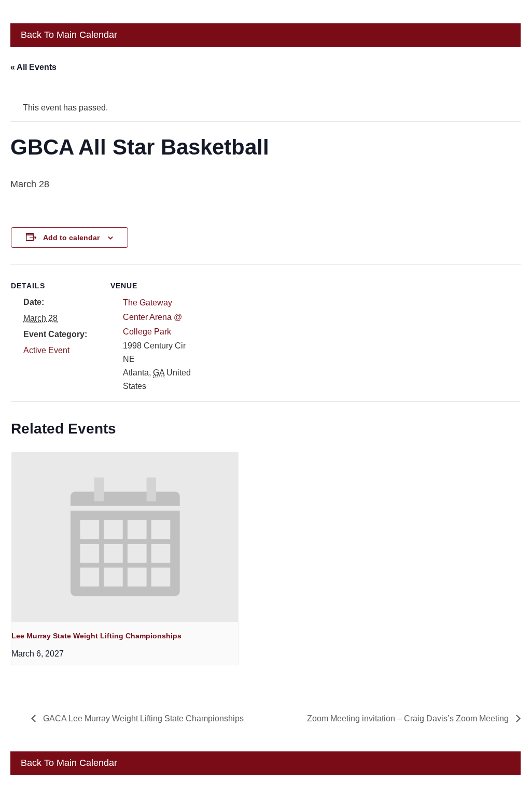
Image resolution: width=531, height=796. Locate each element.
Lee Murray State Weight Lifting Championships (96, 636)
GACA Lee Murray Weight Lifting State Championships (142, 718)
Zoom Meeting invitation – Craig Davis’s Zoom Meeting (409, 718)
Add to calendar (71, 237)
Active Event (46, 350)
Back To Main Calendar (67, 35)
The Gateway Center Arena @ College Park (152, 317)
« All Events (33, 67)
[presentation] (124, 537)
